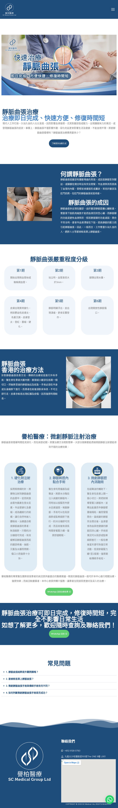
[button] (59, 672)
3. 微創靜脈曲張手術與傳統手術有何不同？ (28, 685)
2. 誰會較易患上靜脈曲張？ (20, 679)
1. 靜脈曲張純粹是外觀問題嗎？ (22, 672)
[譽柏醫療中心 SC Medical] (9, 9)
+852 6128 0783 (72, 750)
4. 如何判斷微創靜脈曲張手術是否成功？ (27, 692)
